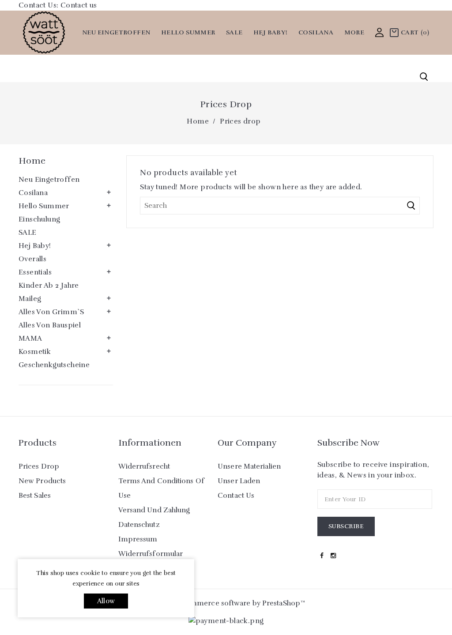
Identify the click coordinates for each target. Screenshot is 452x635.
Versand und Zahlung (154, 510)
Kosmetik (35, 351)
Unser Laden (239, 481)
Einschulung (39, 219)
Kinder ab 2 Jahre (49, 285)
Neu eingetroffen (116, 32)
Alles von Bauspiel (50, 325)
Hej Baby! (270, 32)
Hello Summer (188, 32)
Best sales (35, 495)
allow (106, 601)
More (354, 32)
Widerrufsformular (150, 553)
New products (42, 481)
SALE (234, 32)
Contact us (78, 5)
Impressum (138, 539)
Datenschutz (139, 524)
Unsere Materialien (249, 466)
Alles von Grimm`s (51, 312)
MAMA (30, 338)
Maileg (30, 298)
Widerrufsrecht (144, 466)
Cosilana (315, 32)
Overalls (32, 259)
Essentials (35, 272)
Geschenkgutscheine (54, 365)
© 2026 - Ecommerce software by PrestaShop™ (226, 603)
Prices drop (39, 466)
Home (32, 160)
